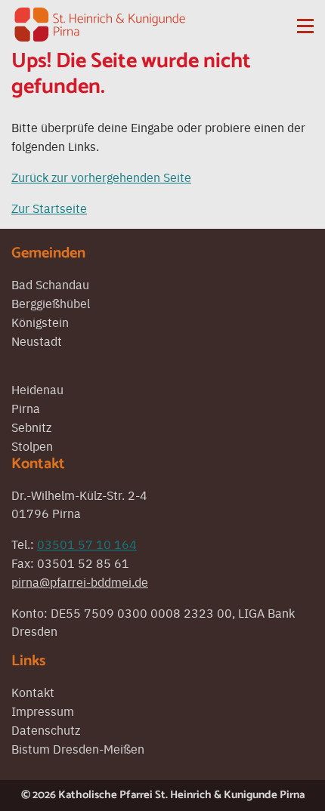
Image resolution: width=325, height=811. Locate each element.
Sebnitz (31, 426)
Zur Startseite (49, 207)
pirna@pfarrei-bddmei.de (79, 581)
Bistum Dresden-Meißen (77, 748)
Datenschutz (45, 729)
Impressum (42, 710)
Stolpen (32, 445)
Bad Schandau (50, 284)
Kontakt (32, 691)
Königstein (40, 321)
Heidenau (37, 389)
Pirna (25, 407)
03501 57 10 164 (87, 543)
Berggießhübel (50, 302)
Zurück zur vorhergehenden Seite (101, 176)
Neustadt (36, 340)
